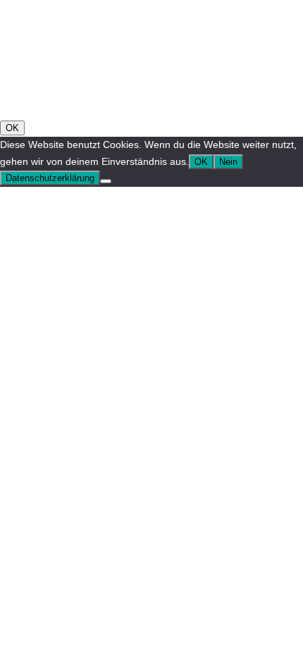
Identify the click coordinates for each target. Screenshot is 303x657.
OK (12, 128)
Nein (228, 161)
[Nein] (105, 181)
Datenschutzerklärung (50, 178)
